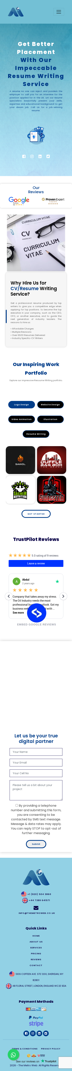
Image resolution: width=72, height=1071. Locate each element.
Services (36, 947)
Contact (36, 965)
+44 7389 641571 (39, 900)
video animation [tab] (22, 419)
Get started (36, 513)
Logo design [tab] (21, 404)
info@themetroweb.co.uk (37, 913)
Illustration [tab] (50, 419)
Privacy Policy (50, 1048)
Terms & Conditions (25, 1048)
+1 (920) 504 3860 (39, 894)
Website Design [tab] (50, 404)
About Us (36, 941)
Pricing (36, 953)
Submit (36, 844)
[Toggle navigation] (58, 12)
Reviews (36, 959)
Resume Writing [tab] (36, 434)
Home (36, 935)
